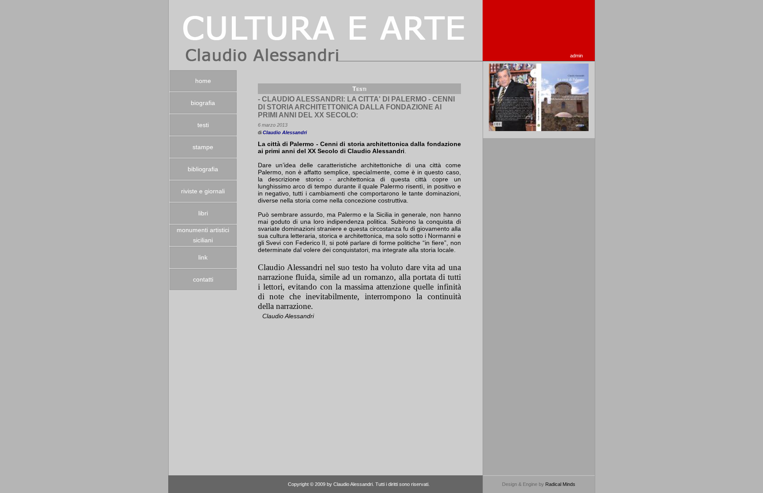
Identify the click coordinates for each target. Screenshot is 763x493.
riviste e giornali (203, 191)
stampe (203, 147)
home (203, 80)
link (203, 257)
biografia (203, 102)
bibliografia (203, 169)
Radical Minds (560, 484)
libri (203, 213)
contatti (203, 279)
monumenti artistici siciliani (203, 235)
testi (203, 124)
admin (576, 55)
